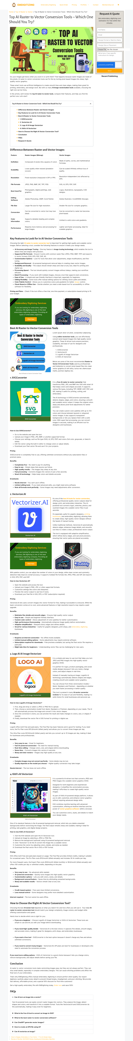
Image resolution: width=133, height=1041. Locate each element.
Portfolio (84, 5)
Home (11, 12)
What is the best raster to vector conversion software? (35, 1018)
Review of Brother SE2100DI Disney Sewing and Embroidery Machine (33, 1039)
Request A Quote (24, 141)
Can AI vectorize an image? (24, 1031)
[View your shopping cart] (118, 5)
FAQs (20, 138)
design (76, 282)
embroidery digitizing (79, 627)
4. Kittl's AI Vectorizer (28, 128)
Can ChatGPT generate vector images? (29, 1022)
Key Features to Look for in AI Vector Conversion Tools (39, 113)
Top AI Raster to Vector (24, 12)
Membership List (108, 5)
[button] (90, 103)
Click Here (30, 319)
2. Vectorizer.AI (26, 122)
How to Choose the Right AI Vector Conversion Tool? (38, 131)
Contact (95, 5)
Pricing (74, 5)
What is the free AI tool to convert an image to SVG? (34, 1013)
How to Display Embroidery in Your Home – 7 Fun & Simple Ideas (31, 1037)
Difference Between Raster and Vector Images (36, 110)
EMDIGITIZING (25, 4)
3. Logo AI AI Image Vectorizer (31, 125)
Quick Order (64, 5)
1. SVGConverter (26, 119)
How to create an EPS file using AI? (27, 1027)
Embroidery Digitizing (48, 5)
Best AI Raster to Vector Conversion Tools (34, 116)
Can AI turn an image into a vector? (27, 997)
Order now (58, 985)
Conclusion (22, 135)
